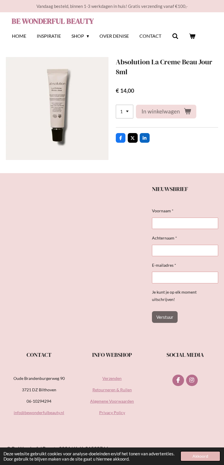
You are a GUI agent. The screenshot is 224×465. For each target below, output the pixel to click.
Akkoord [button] (200, 456)
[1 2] (124, 111)
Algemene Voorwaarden (112, 401)
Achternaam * (164, 237)
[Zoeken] (175, 36)
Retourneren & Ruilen (112, 389)
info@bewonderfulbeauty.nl (39, 412)
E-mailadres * (164, 265)
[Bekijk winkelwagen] (192, 36)
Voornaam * (163, 210)
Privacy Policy (112, 412)
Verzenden (112, 378)
